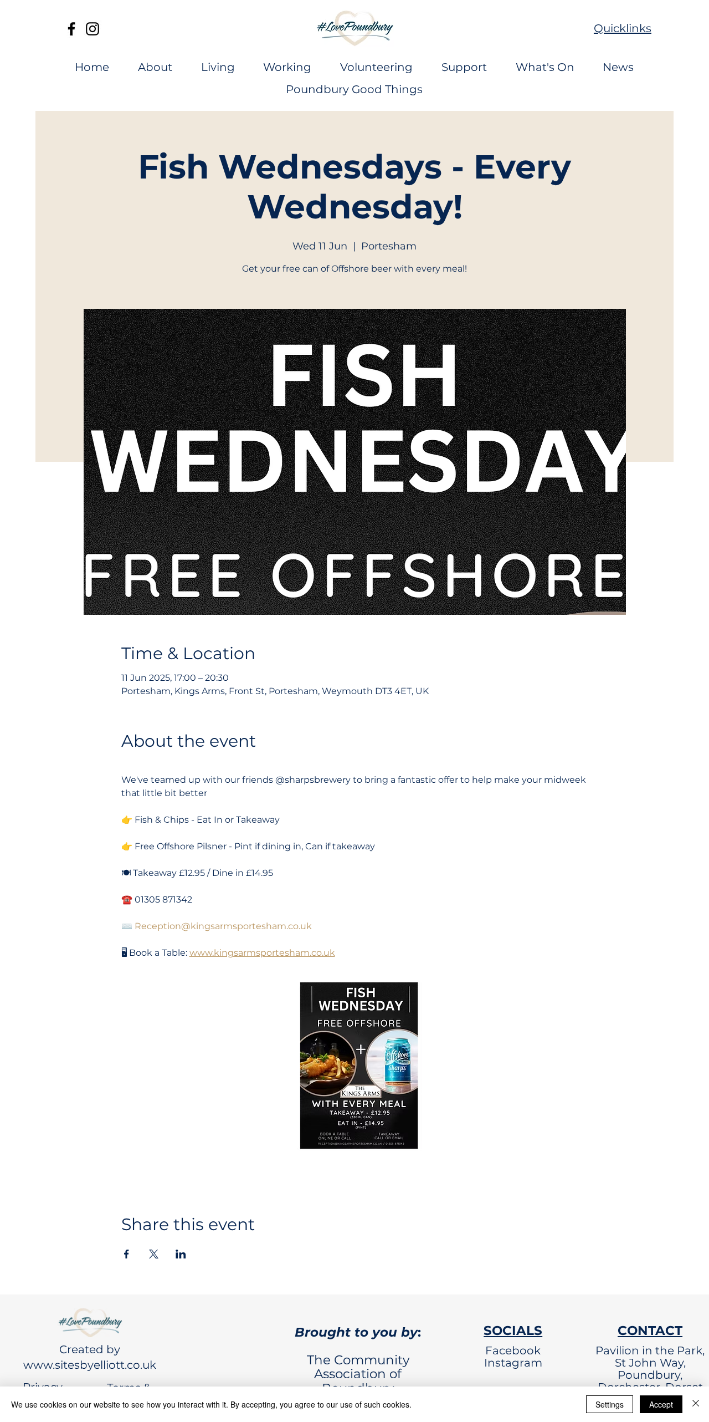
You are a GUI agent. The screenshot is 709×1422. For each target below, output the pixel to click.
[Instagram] (92, 29)
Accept (661, 1404)
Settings (609, 1404)
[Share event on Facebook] (126, 1254)
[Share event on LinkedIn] (181, 1254)
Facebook (513, 1350)
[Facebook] (71, 29)
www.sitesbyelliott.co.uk (89, 1365)
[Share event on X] (153, 1254)
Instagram (513, 1362)
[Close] (695, 1404)
